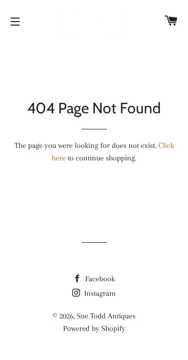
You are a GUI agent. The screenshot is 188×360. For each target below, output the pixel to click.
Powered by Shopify (94, 328)
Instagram (99, 293)
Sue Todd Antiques (106, 315)
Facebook (99, 278)
